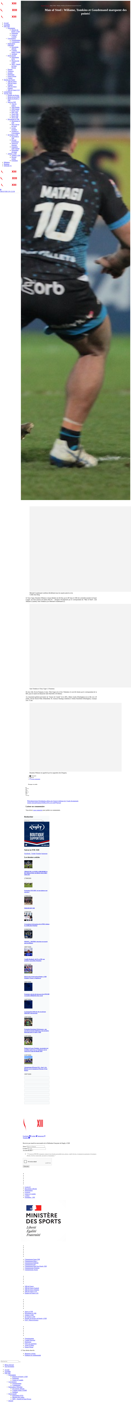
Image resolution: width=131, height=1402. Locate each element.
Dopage (10, 69)
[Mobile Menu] (0, 190)
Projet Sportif (12, 55)
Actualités (7, 25)
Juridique (14, 54)
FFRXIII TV (8, 166)
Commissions (16, 42)
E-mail (25, 1148)
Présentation (11, 28)
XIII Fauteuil (15, 109)
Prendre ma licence (13, 95)
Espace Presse (12, 76)
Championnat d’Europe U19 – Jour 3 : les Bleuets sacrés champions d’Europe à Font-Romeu (35, 1069)
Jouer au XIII (12, 102)
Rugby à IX (15, 111)
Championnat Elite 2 (31, 1247)
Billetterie (7, 162)
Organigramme (16, 40)
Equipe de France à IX (32, 1283)
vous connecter (37, 810)
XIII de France (12, 81)
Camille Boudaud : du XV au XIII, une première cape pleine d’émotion (34, 959)
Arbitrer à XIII (12, 154)
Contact (10, 78)
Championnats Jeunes (31, 1256)
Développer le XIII (13, 119)
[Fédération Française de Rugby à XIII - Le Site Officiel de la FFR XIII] (8, 13)
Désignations (29, 1177)
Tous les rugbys (14, 104)
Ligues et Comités (14, 36)
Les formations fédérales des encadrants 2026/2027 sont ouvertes (35, 1012)
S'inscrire (26, 1166)
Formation (15, 160)
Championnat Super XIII (32, 1246)
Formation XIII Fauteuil (15, 147)
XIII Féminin (15, 107)
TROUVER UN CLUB (7, 191)
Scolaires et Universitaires (16, 132)
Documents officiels (15, 48)
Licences (28, 1178)
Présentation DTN (17, 1395)
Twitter (33, 853)
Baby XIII (15, 112)
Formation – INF (30, 1184)
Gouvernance (12, 38)
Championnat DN (30, 1251)
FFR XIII (7, 26)
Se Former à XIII (13, 135)
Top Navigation (9, 1366)
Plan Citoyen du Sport (15, 125)
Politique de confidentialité (33, 1355)
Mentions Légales (30, 1353)
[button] (55, 788)
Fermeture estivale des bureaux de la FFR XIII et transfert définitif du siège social (36, 994)
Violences (11, 71)
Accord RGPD (28, 1150)
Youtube (38, 853)
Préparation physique (15, 151)
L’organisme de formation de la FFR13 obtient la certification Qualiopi (36, 924)
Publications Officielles (11, 44)
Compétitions (8, 92)
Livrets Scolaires (14, 128)
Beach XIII (15, 116)
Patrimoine (15, 33)
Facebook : (27, 853)
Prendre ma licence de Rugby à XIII (36, 1306)
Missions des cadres (18, 1397)
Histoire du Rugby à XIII (16, 30)
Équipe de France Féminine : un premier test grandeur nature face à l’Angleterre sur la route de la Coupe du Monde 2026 (36, 1049)
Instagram (44, 853)
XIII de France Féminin (12, 84)
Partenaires (11, 74)
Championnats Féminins (32, 1254)
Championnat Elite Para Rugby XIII (36, 1253)
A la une (47, 5)
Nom (25, 1146)
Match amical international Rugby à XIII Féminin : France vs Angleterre (35, 977)
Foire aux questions (31, 1332)
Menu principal (9, 1365)
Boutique (6, 164)
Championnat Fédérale (32, 1249)
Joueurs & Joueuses (15, 144)
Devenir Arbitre (14, 158)
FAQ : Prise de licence (32, 1308)
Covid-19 (28, 1173)
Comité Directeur (30, 1328)
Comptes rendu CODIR (16, 51)
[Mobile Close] (2, 1359)
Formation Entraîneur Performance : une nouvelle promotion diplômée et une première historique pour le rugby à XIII (36, 1030)
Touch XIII (15, 114)
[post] (28, 868)
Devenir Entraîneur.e (15, 140)
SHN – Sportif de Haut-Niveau (16, 66)
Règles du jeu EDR (13, 97)
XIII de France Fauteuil (12, 87)
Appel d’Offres (29, 1333)
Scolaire (10, 73)
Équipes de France (9, 80)
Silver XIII (15, 117)
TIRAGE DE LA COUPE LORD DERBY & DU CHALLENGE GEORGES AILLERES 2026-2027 (35, 873)
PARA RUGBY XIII (29, 908)
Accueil (6, 23)
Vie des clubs (8, 93)
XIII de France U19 (14, 90)
